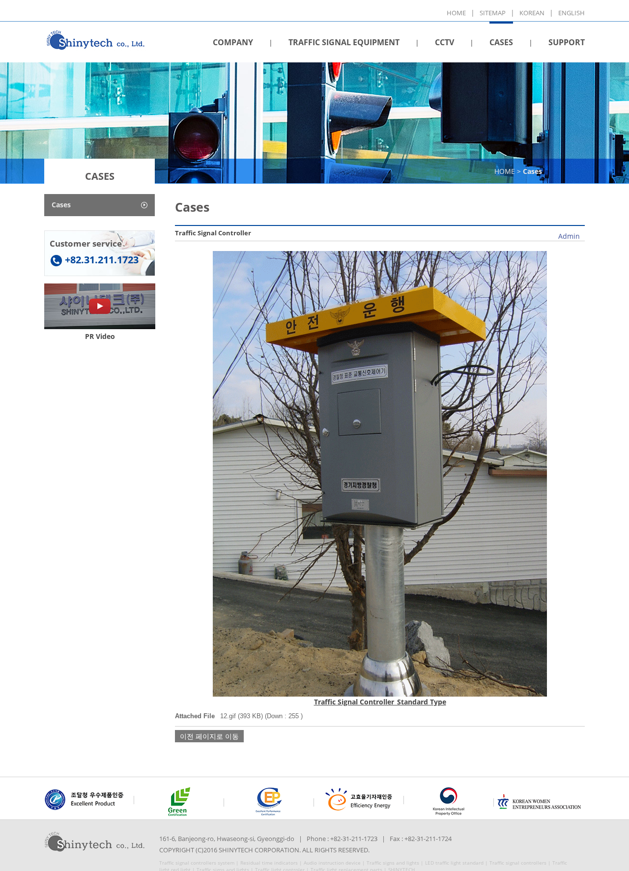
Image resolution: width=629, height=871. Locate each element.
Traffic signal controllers (517, 862)
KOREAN (531, 12)
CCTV (444, 42)
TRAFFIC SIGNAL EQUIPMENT (344, 42)
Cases (61, 204)
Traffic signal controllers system (196, 862)
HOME (456, 12)
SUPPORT (566, 42)
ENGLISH (571, 12)
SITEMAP (493, 12)
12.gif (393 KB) (241, 716)
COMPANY (233, 42)
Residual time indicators (269, 862)
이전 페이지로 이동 (209, 736)
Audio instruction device (332, 862)
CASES (501, 42)
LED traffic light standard (454, 862)
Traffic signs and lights (393, 862)
